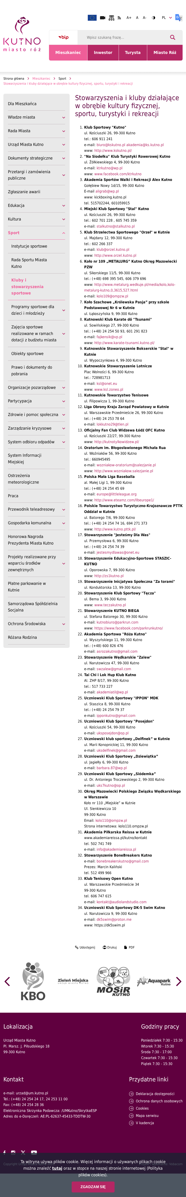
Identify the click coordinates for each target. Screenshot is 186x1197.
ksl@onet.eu (107, 383)
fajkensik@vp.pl (109, 337)
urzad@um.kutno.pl (32, 1093)
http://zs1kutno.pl (109, 576)
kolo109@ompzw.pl (112, 296)
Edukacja (16, 205)
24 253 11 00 (57, 1099)
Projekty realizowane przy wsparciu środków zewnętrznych (32, 563)
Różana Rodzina (22, 637)
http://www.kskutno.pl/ (113, 150)
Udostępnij (87, 947)
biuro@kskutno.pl (111, 145)
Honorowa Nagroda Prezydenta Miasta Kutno (31, 539)
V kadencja (145, 1123)
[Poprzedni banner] (7, 981)
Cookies (142, 1108)
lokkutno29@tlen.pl (112, 424)
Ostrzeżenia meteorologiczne (23, 478)
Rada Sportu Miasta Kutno (29, 263)
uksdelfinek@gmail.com (116, 750)
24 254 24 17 (33, 1099)
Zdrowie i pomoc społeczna (33, 414)
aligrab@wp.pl (107, 191)
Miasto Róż (167, 55)
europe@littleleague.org (117, 494)
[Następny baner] (178, 981)
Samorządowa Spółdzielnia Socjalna (33, 607)
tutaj (57, 1168)
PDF (132, 947)
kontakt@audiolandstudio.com (122, 902)
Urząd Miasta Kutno (26, 144)
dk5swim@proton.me (114, 919)
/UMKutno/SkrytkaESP (79, 1110)
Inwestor (106, 55)
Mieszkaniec (69, 55)
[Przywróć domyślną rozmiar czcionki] (137, 18)
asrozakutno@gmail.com (117, 651)
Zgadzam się (93, 1187)
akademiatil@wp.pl (112, 692)
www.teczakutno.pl (110, 605)
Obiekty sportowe (27, 353)
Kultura (14, 219)
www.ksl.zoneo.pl (108, 389)
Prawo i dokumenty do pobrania (31, 370)
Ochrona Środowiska (27, 623)
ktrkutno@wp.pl (109, 168)
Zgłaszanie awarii (24, 191)
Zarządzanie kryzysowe (29, 428)
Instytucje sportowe (29, 246)
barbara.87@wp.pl (112, 768)
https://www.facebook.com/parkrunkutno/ (128, 628)
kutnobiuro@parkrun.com (117, 622)
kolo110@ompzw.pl (111, 820)
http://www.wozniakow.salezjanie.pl (123, 471)
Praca (13, 495)
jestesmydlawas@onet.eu (118, 552)
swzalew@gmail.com (114, 669)
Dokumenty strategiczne (30, 158)
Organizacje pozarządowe (32, 387)
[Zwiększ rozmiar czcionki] (129, 18)
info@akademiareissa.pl (116, 849)
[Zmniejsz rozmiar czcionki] (144, 18)
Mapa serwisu (147, 1115)
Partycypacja (20, 400)
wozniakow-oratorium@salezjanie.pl (126, 465)
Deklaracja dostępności (155, 1094)
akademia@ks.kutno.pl (145, 145)
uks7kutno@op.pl (111, 785)
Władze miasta (21, 117)
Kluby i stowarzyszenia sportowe (27, 287)
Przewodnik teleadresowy (31, 509)
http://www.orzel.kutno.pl (115, 255)
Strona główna (13, 78)
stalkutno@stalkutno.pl (116, 226)
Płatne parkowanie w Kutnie (27, 586)
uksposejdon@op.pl (113, 733)
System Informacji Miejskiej (25, 458)
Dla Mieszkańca (22, 103)
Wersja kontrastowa (153, 17)
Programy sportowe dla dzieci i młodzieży (32, 310)
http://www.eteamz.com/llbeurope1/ (124, 500)
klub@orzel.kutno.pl (113, 249)
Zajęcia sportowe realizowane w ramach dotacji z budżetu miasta (33, 333)
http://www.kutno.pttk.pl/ (115, 529)
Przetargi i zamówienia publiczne (29, 175)
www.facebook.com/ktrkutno (118, 174)
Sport (62, 78)
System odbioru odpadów (31, 441)
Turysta (136, 55)
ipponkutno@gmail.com (116, 715)
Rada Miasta (19, 130)
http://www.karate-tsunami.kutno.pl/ (124, 343)
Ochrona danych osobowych (159, 1101)
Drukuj (112, 947)
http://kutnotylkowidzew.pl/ (116, 442)
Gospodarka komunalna (29, 522)
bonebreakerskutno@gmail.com (123, 861)
